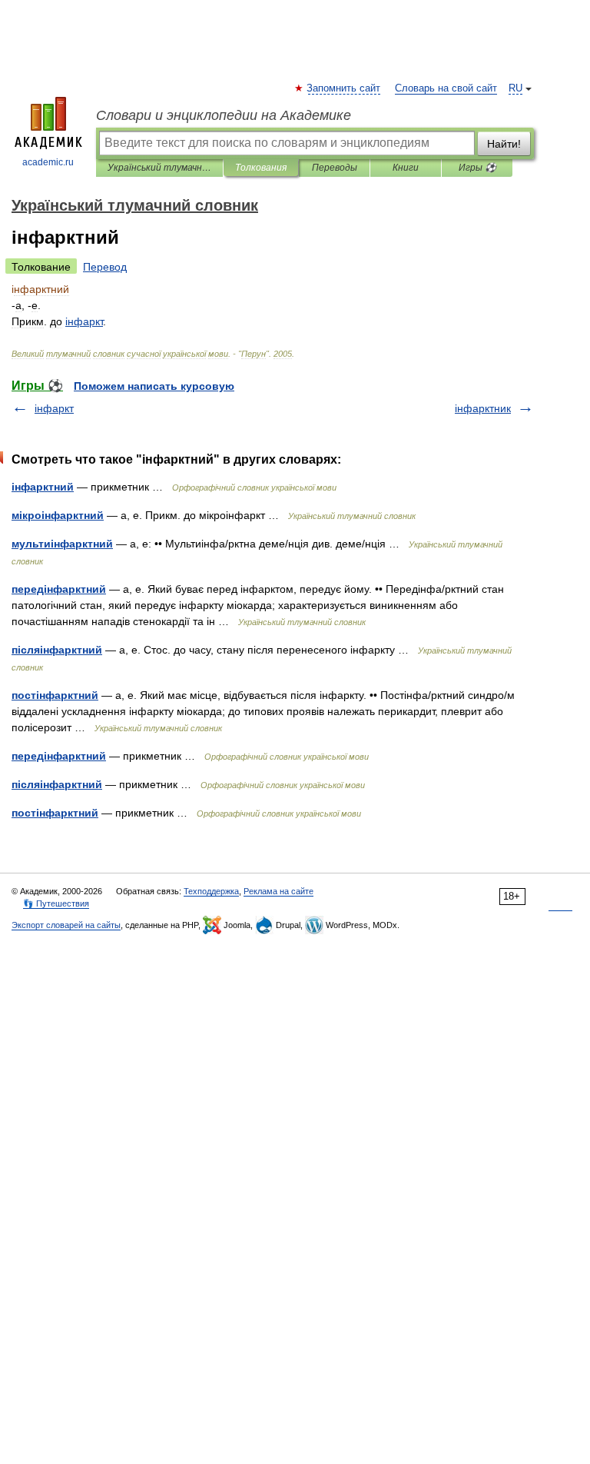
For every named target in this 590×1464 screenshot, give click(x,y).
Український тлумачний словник (159, 167)
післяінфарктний (57, 650)
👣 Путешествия (56, 903)
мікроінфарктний (58, 515)
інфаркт (54, 408)
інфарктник (483, 408)
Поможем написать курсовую (154, 386)
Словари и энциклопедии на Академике (223, 115)
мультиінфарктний (62, 543)
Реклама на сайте (278, 891)
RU (515, 88)
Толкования (261, 167)
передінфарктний (59, 589)
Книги (406, 167)
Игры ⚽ (477, 167)
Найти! (504, 144)
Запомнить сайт (344, 88)
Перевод (105, 267)
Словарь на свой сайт (446, 88)
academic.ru (48, 162)
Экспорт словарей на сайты (66, 925)
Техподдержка (211, 891)
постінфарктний (55, 695)
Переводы (334, 167)
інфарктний (43, 487)
